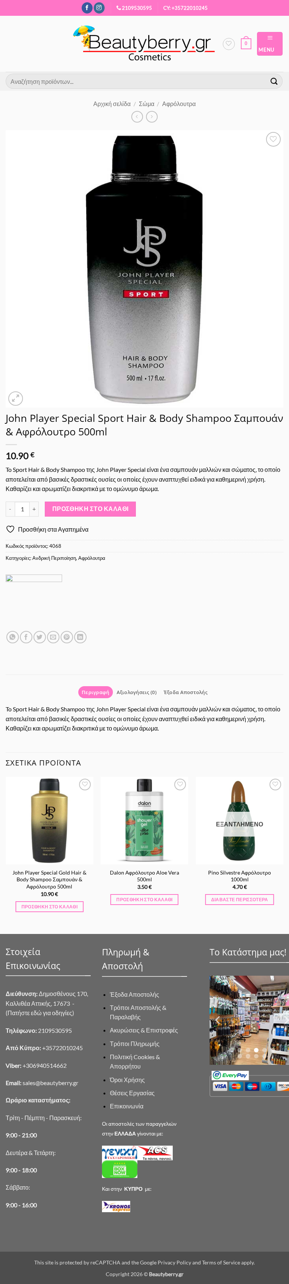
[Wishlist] (229, 44)
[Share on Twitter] (39, 637)
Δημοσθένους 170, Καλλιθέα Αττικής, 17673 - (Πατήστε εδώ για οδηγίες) (47, 1003)
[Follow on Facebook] (87, 8)
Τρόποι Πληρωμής (135, 1043)
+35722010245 (44, 1047)
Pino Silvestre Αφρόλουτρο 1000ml (239, 876)
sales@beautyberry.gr (50, 1082)
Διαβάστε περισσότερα (239, 899)
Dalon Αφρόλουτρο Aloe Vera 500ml (144, 876)
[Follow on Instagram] (99, 8)
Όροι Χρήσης (127, 1079)
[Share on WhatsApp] (12, 637)
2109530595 (137, 8)
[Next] (283, 855)
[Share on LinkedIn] (80, 637)
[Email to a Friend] (53, 637)
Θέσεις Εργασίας (132, 1092)
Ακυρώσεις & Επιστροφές (144, 1030)
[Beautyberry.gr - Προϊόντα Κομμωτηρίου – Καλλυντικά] (144, 43)
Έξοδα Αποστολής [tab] (185, 692)
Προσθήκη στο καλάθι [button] (49, 906)
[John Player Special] (34, 603)
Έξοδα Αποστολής (134, 994)
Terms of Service (221, 1262)
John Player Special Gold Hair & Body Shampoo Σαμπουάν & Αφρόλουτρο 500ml (49, 879)
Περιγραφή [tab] (95, 692)
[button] (246, 44)
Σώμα (146, 103)
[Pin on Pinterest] (67, 637)
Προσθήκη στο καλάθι (90, 508)
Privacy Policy (174, 1262)
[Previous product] (152, 117)
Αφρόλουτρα (179, 103)
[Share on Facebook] (26, 637)
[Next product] (137, 117)
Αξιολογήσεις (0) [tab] (137, 692)
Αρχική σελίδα (112, 103)
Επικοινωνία (126, 1106)
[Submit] (274, 81)
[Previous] (6, 855)
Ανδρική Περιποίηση (54, 558)
